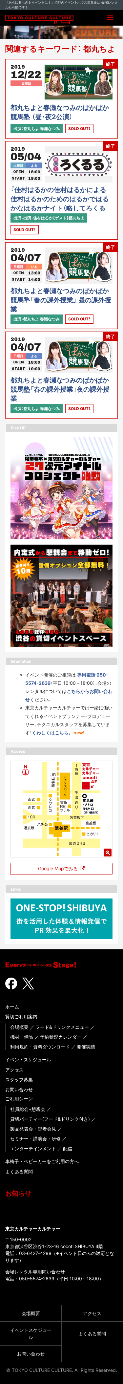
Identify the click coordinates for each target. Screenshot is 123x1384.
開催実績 (86, 1046)
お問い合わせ (19, 1089)
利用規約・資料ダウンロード (40, 1046)
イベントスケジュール (28, 1059)
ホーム (12, 1006)
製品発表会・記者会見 (33, 1129)
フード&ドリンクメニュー (62, 1027)
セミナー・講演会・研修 (35, 1138)
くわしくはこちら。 (52, 732)
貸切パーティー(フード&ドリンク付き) (50, 1119)
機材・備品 (21, 1037)
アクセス (14, 1069)
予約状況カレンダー (60, 1037)
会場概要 (19, 1027)
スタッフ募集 (19, 1079)
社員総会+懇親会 (27, 1109)
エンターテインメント (33, 1148)
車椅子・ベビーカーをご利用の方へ (42, 1161)
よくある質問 (19, 1171)
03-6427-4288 (35, 1253)
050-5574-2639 (36, 1278)
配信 (67, 1148)
